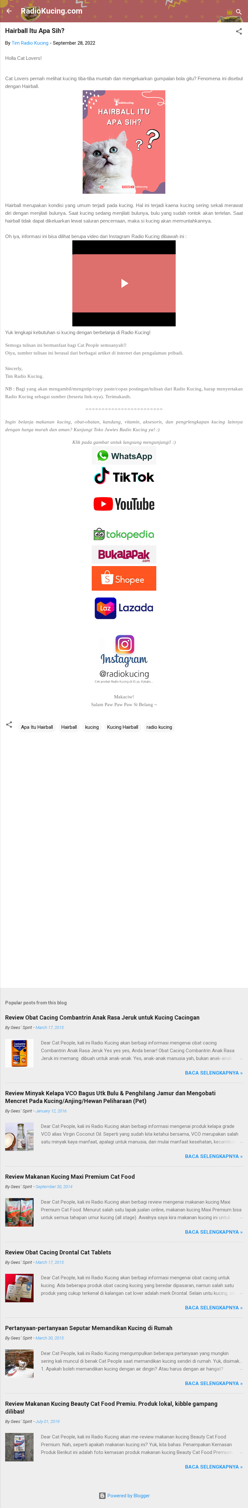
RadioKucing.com (51, 11)
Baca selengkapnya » (214, 1073)
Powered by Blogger (128, 1496)
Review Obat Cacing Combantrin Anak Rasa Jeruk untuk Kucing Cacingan (102, 1017)
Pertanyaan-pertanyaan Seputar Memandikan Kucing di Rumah (88, 1328)
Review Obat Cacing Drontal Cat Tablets (58, 1252)
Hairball (69, 727)
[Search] (239, 13)
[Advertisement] (124, 932)
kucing (92, 727)
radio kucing (159, 727)
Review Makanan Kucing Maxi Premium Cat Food (70, 1176)
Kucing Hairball (122, 727)
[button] (239, 32)
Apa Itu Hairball (37, 727)
